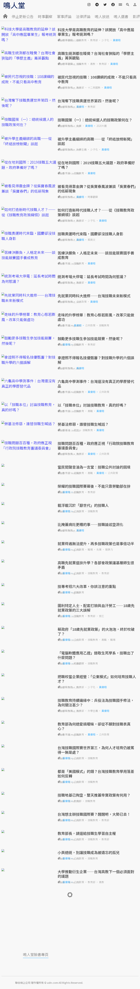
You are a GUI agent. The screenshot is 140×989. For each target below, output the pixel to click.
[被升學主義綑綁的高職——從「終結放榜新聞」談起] (28, 141)
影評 (136, 16)
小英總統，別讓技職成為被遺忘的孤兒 (89, 852)
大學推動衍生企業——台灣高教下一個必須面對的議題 (96, 874)
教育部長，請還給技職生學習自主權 (87, 833)
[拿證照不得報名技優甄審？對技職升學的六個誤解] (28, 359)
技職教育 (81, 40)
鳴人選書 (121, 16)
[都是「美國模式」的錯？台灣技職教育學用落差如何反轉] (28, 769)
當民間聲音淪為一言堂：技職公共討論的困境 (94, 467)
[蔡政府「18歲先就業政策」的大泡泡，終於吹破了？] (28, 627)
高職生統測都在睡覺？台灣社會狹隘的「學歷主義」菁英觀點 (96, 56)
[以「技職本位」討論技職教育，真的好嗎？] (28, 407)
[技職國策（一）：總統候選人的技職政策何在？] (28, 122)
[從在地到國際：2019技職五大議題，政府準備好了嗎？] (28, 164)
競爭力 (109, 549)
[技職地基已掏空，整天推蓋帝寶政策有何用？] (28, 793)
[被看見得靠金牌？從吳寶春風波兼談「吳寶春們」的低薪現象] (28, 188)
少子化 (105, 40)
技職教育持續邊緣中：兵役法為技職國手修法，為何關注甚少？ (96, 702)
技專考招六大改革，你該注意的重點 (87, 586)
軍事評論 (64, 16)
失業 (78, 126)
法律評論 (83, 16)
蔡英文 (91, 239)
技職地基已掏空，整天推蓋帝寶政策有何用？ (94, 795)
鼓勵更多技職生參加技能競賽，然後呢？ (90, 338)
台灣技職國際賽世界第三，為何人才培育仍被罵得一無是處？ (96, 750)
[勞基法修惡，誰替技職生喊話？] (28, 423)
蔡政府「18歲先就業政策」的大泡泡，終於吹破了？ (96, 631)
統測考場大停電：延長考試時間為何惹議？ (92, 276)
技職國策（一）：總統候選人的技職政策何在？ (95, 119)
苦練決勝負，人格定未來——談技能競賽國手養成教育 (96, 255)
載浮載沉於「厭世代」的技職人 (83, 505)
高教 (92, 64)
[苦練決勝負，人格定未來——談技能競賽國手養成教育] (28, 255)
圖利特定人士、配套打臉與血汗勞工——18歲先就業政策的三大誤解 (96, 608)
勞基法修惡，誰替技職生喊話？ (83, 424)
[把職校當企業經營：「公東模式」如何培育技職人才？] (28, 674)
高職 (90, 411)
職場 (90, 549)
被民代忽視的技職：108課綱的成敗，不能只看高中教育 (97, 79)
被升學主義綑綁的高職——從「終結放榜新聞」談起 (96, 141)
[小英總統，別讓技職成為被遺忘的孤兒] (28, 850)
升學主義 (81, 149)
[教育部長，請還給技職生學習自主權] (28, 831)
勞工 (101, 616)
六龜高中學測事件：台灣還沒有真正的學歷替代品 (96, 384)
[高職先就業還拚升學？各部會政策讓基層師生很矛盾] (28, 560)
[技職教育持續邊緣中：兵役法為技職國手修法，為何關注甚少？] (28, 698)
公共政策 (81, 301)
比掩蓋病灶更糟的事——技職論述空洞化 (90, 524)
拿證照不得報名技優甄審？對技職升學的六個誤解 (96, 360)
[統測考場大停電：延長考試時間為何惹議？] (28, 278)
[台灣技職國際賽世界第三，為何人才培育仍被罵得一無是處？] (28, 745)
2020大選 (101, 126)
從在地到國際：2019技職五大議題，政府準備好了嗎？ (96, 165)
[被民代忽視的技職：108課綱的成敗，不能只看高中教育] (28, 79)
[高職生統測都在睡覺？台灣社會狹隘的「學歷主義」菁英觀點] (28, 55)
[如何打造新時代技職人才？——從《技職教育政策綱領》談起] (28, 212)
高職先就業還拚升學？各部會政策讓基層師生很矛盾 (96, 565)
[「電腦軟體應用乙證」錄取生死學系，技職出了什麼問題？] (28, 651)
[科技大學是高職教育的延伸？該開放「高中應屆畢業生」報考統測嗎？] (28, 34)
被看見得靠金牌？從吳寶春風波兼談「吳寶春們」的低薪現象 (97, 189)
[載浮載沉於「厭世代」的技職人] (28, 503)
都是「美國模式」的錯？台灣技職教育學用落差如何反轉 (96, 774)
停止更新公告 (23, 16)
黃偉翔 (116, 40)
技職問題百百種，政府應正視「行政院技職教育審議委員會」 (96, 445)
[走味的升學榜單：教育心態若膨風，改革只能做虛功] (28, 317)
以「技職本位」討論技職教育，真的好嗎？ (92, 405)
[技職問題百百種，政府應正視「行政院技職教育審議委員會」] (28, 445)
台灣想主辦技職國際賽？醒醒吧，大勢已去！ (94, 814)
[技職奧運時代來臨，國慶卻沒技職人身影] (28, 236)
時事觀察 (45, 16)
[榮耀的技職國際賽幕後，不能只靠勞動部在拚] (28, 484)
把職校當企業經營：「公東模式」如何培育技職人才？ (97, 679)
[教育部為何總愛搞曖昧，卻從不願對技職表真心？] (28, 722)
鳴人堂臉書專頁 (35, 954)
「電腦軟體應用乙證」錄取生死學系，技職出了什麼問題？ (96, 655)
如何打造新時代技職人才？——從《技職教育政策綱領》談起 (96, 212)
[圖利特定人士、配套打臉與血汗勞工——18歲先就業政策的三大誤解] (28, 603)
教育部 (94, 40)
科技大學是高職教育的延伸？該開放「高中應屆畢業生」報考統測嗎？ (96, 32)
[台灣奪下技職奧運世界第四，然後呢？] (28, 102)
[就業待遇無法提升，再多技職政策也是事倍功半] (28, 541)
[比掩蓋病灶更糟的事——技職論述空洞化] (28, 522)
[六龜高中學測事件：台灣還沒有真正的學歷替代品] (28, 383)
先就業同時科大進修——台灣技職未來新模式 (94, 295)
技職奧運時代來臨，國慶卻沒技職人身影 (90, 233)
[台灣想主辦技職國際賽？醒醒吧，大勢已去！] (28, 812)
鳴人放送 (102, 16)
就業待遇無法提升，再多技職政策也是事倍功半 (96, 543)
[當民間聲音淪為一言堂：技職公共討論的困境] (28, 465)
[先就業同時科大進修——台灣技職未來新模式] (28, 297)
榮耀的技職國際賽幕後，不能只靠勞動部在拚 (94, 486)
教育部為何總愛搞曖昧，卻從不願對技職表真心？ (94, 726)
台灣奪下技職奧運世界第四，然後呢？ (89, 100)
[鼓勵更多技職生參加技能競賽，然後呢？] (28, 340)
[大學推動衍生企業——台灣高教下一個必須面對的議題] (28, 869)
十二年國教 (94, 87)
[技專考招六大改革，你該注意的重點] (28, 584)
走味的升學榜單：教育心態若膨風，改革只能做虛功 (96, 317)
